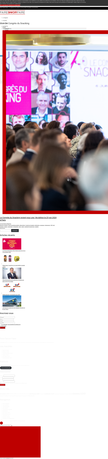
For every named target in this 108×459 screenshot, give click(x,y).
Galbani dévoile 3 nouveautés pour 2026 (11, 294)
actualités (17, 225)
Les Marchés (5, 26)
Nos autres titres (6, 412)
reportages (10, 226)
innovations (56, 393)
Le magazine (5, 17)
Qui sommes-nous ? (6, 414)
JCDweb (23, 420)
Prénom (1, 317)
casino (27, 393)
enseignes (42, 225)
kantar (67, 393)
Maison (5, 354)
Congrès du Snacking (30, 225)
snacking (36, 226)
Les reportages (5, 406)
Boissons (2, 225)
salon (20, 226)
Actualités (4, 20)
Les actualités (5, 405)
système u (25, 395)
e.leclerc (42, 393)
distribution (37, 225)
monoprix (2, 395)
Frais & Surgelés (11, 225)
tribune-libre (31, 395)
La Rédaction (8, 223)
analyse (13, 393)
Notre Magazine (5, 403)
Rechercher (2, 228)
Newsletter (5, 411)
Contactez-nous (5, 415)
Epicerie (6, 29)
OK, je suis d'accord (4, 5)
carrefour (23, 393)
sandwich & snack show (29, 226)
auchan (19, 393)
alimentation (22, 225)
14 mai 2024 (2, 223)
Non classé (6, 356)
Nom (1, 319)
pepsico (5, 226)
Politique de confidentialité (8, 418)
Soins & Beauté (7, 357)
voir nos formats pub (5, 367)
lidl (70, 393)
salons (23, 226)
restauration (15, 226)
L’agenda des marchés (7, 409)
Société (1, 322)
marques (2, 226)
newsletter (6, 395)
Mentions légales (6, 417)
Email (1, 321)
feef (54, 225)
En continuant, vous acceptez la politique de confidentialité (14, 383)
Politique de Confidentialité (14, 5)
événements (47, 225)
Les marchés (5, 408)
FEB (51, 225)
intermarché (62, 393)
